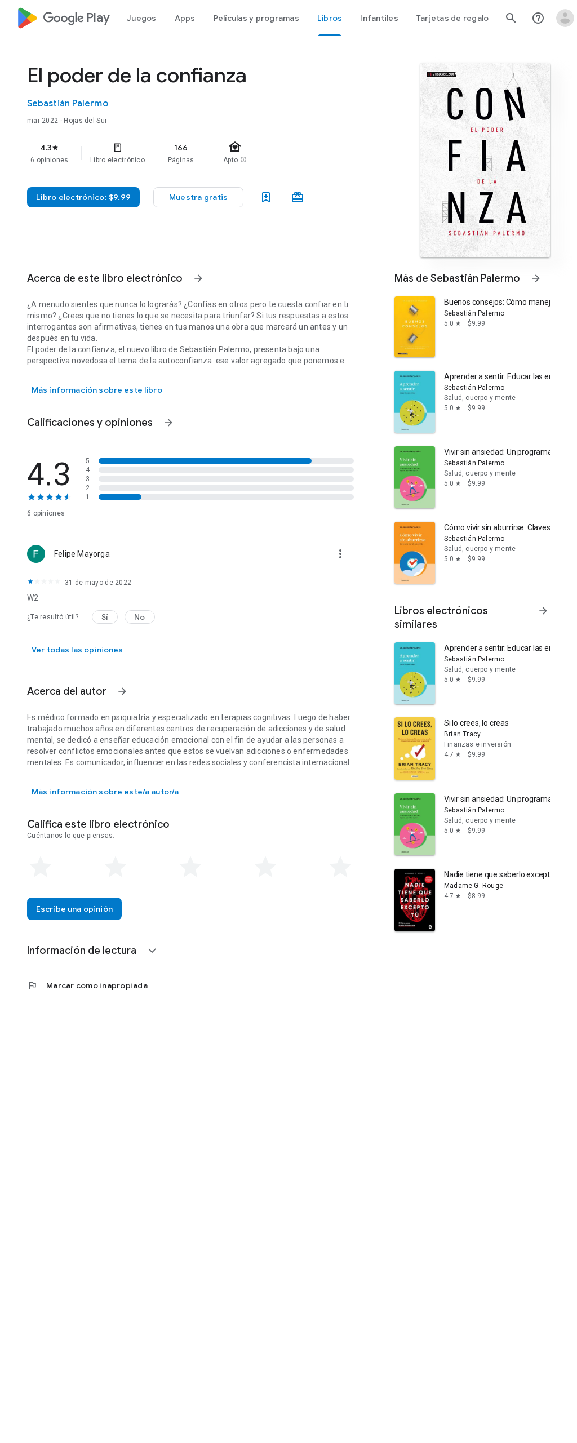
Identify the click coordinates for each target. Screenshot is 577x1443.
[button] (198, 197)
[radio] (40, 867)
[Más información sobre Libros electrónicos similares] (543, 610)
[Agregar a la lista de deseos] (265, 197)
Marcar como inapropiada (87, 985)
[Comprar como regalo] (297, 197)
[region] (206, 153)
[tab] (142, 18)
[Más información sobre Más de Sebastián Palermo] (535, 278)
